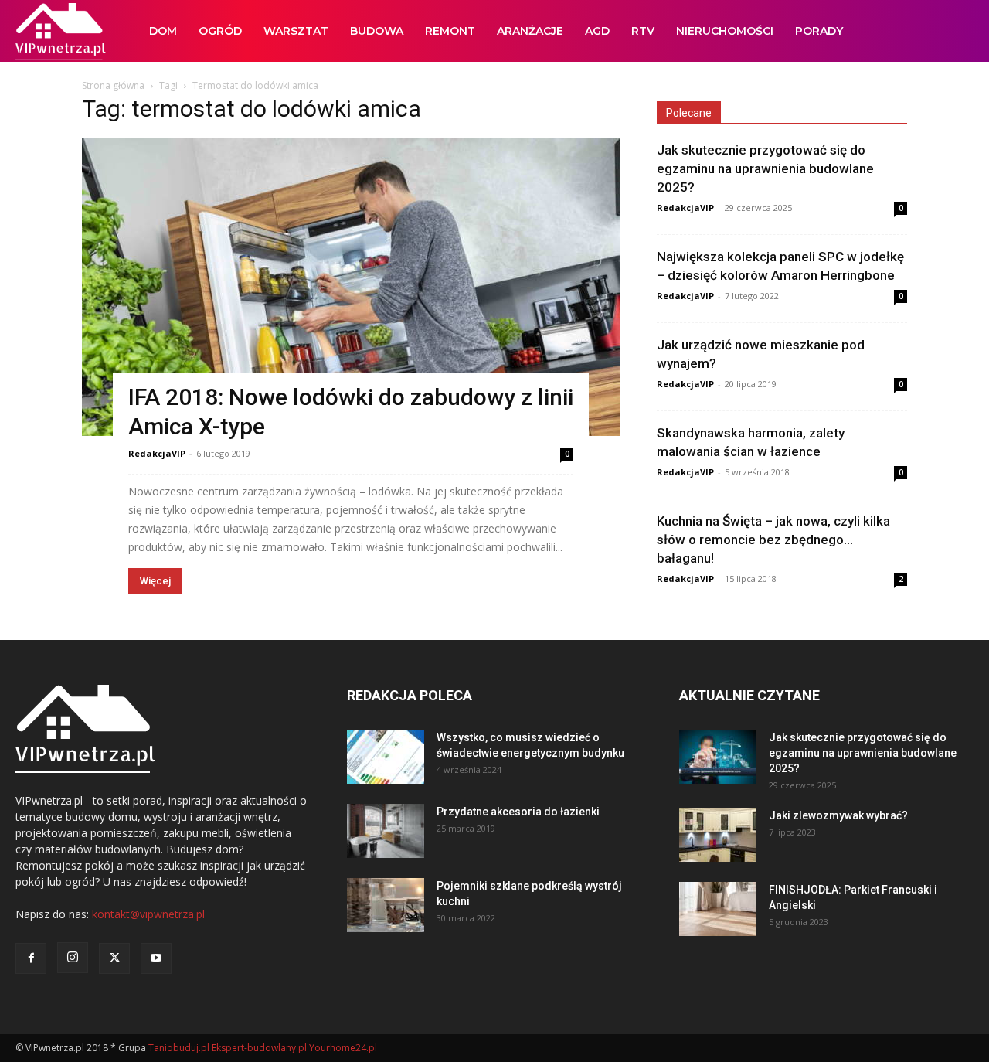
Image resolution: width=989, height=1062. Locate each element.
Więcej (155, 581)
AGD (597, 31)
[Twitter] (114, 958)
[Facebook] (30, 958)
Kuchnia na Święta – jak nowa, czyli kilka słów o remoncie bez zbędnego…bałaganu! (773, 539)
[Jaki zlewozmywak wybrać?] (717, 835)
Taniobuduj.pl (178, 1047)
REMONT (450, 31)
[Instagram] (72, 957)
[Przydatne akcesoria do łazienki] (385, 831)
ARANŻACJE (530, 31)
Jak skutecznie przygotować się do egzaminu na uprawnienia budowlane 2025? (765, 168)
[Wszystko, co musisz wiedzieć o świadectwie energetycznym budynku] (385, 757)
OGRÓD (220, 31)
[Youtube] (156, 958)
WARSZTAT (295, 31)
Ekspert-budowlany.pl (259, 1047)
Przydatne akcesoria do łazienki (518, 811)
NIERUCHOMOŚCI (724, 31)
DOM (163, 31)
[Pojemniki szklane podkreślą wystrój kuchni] (385, 905)
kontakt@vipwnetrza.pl (148, 914)
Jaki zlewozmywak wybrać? (838, 815)
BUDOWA (376, 31)
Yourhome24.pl (343, 1047)
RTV (642, 31)
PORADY (819, 31)
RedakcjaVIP (156, 453)
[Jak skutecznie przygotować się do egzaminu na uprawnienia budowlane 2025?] (717, 757)
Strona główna (113, 85)
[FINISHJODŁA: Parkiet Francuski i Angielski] (717, 909)
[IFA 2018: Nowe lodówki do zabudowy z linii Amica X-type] (351, 287)
